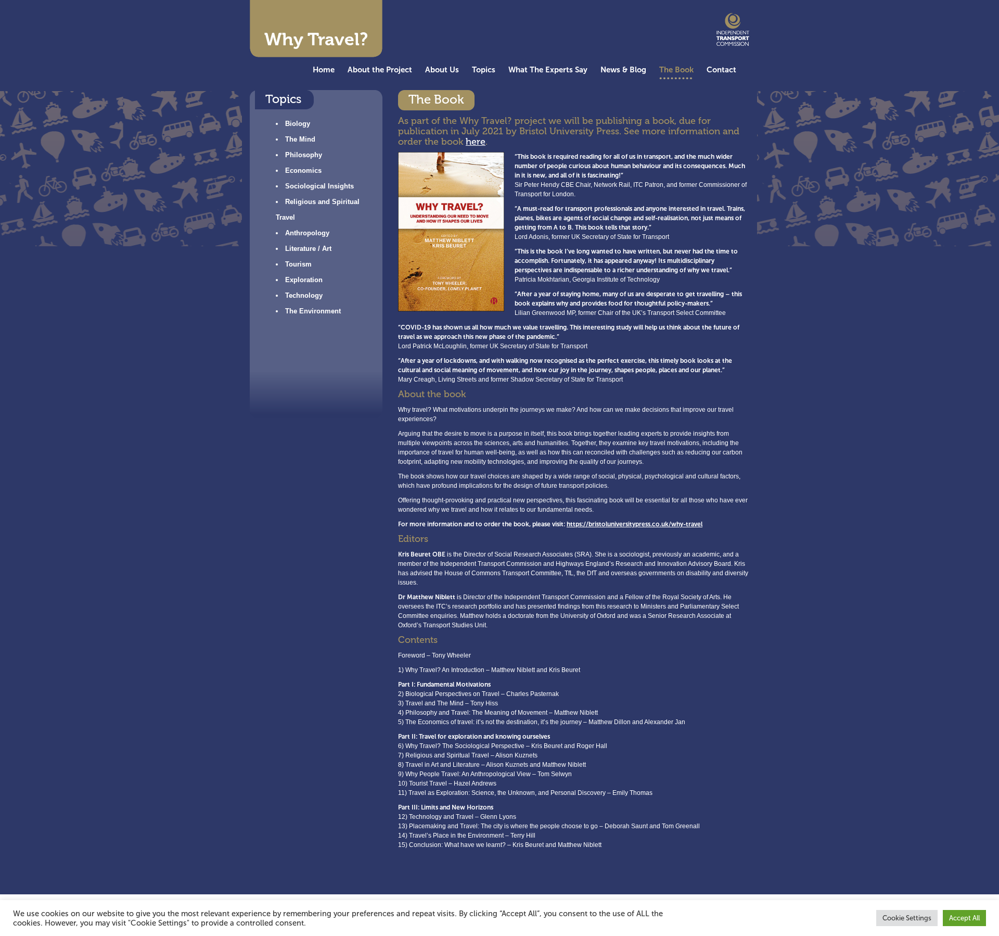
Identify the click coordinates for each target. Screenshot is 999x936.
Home (324, 69)
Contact (721, 69)
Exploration (304, 280)
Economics (303, 170)
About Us (442, 69)
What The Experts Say (547, 69)
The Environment (313, 311)
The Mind (300, 139)
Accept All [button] (964, 918)
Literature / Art (308, 248)
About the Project (380, 69)
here (475, 141)
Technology (304, 295)
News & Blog (623, 69)
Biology (297, 124)
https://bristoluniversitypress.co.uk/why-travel (634, 524)
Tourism (298, 264)
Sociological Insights (319, 186)
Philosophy (303, 155)
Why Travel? (316, 39)
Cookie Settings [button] (906, 918)
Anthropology (307, 233)
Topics (483, 69)
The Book (676, 69)
